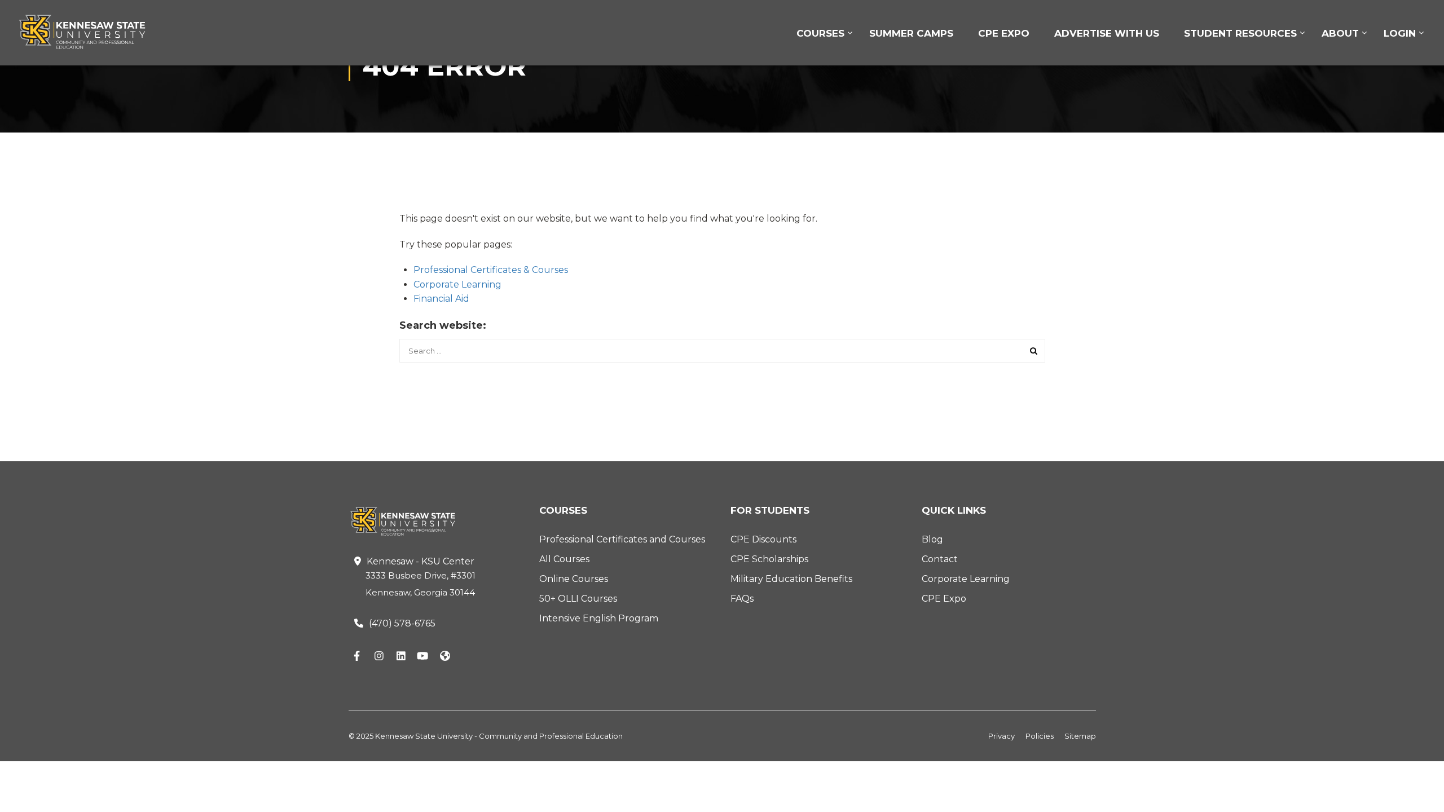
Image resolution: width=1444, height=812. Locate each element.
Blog (932, 539)
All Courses (564, 559)
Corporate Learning (457, 284)
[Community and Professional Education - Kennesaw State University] (90, 32)
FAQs (742, 598)
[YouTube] (423, 656)
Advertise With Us (1106, 33)
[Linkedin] (401, 656)
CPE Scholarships (769, 559)
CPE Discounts (763, 539)
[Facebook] (357, 656)
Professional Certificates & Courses (490, 269)
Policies (1039, 735)
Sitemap (1080, 735)
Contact (940, 559)
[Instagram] (379, 656)
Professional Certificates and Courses (622, 539)
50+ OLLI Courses (578, 598)
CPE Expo (1003, 33)
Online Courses (573, 578)
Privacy (1001, 735)
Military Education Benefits (791, 578)
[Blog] (445, 656)
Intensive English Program (598, 618)
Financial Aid (441, 298)
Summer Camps (911, 33)
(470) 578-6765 (402, 623)
